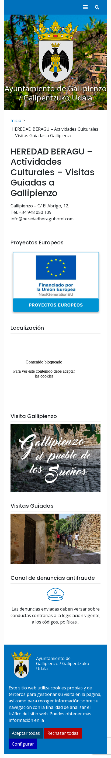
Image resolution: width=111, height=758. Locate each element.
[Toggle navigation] (85, 7)
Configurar (23, 744)
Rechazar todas (62, 733)
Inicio (16, 120)
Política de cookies (63, 720)
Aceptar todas (26, 733)
